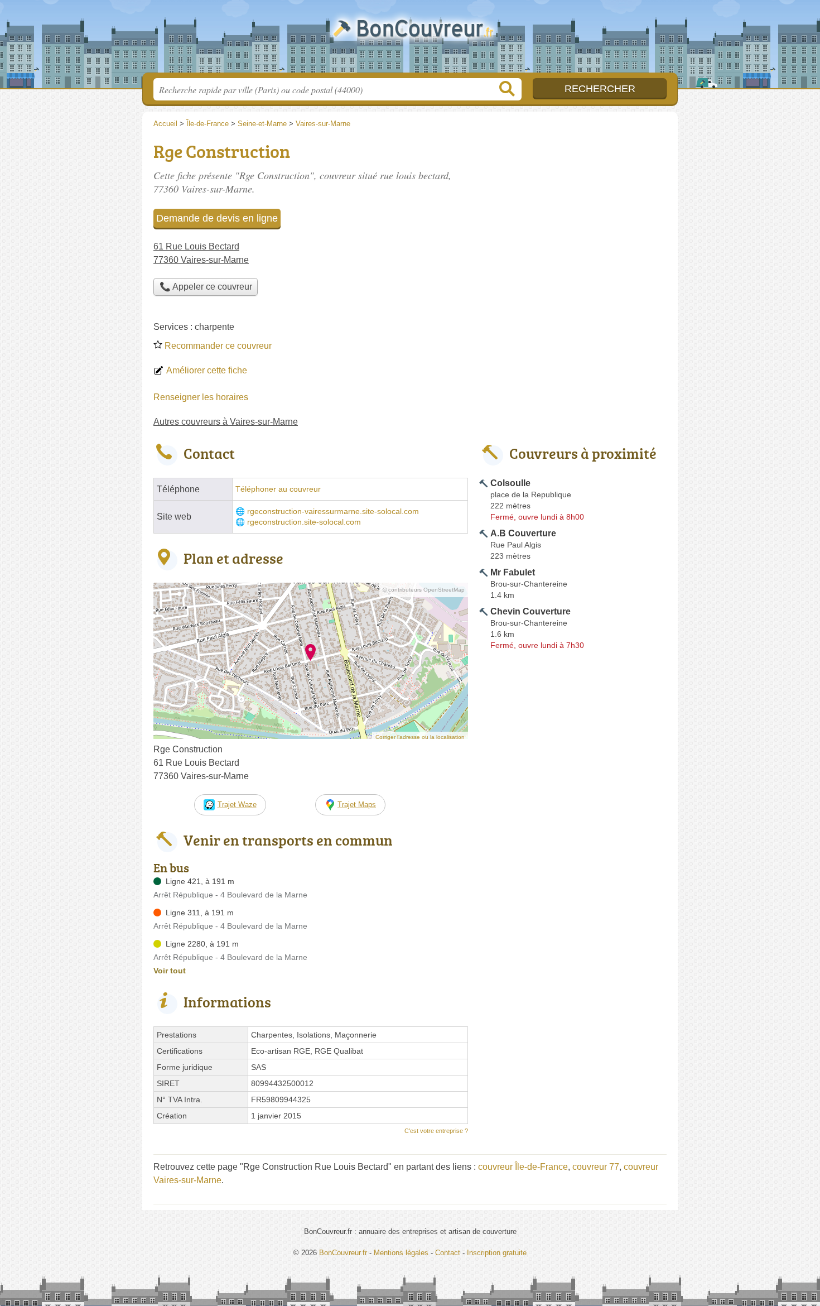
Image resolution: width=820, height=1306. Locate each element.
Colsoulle (510, 483)
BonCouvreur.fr (410, 39)
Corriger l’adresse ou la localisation (420, 737)
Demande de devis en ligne (217, 218)
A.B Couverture (523, 533)
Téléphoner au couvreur (278, 489)
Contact (447, 1253)
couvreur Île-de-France (523, 1166)
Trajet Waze (237, 804)
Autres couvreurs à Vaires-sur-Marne (225, 421)
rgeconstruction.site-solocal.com (304, 522)
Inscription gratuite (497, 1253)
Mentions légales (401, 1253)
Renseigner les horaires (200, 397)
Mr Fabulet (512, 572)
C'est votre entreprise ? (436, 1130)
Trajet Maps (356, 804)
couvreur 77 (595, 1166)
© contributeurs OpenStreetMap (424, 590)
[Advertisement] (573, 215)
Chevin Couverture (530, 611)
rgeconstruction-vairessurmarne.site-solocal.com (333, 511)
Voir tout (169, 970)
